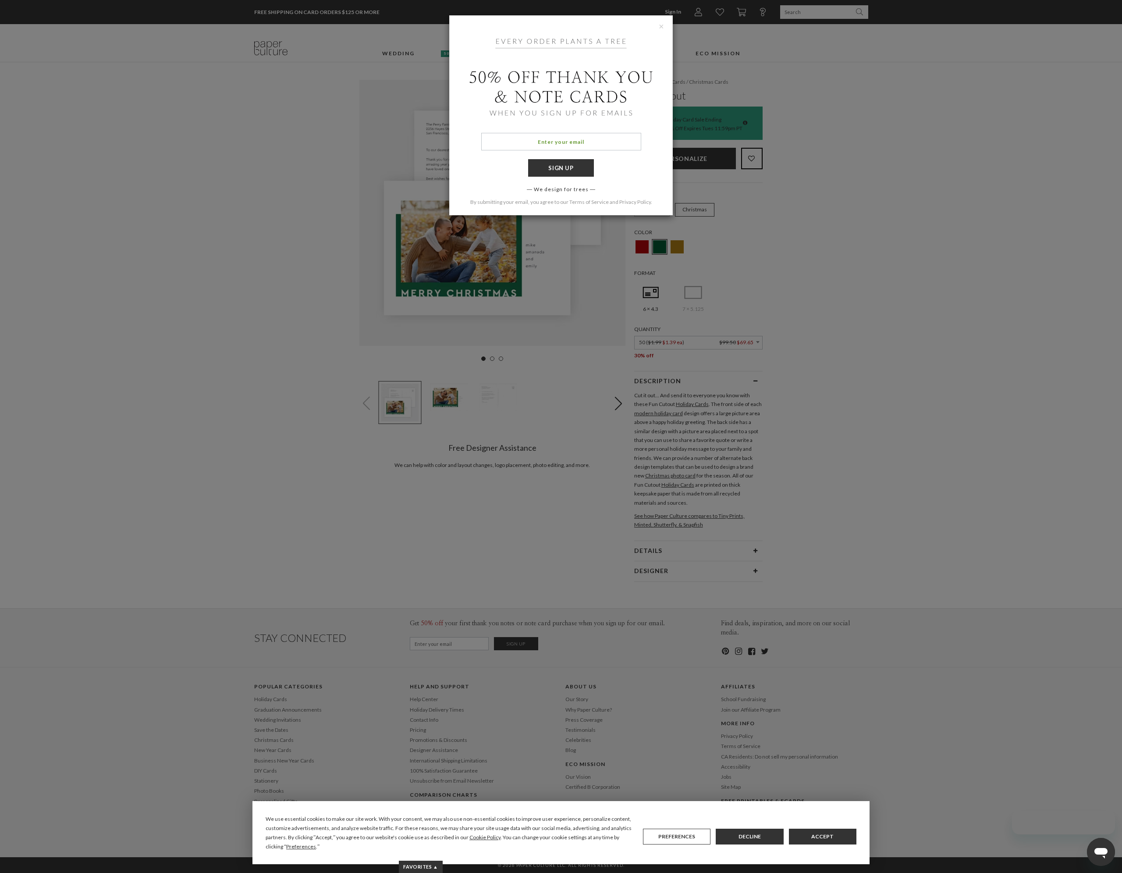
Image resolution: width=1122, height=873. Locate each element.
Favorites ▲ (420, 866)
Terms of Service (589, 202)
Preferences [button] (301, 846)
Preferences (676, 836)
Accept (822, 836)
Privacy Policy (635, 202)
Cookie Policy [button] (485, 837)
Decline (750, 836)
